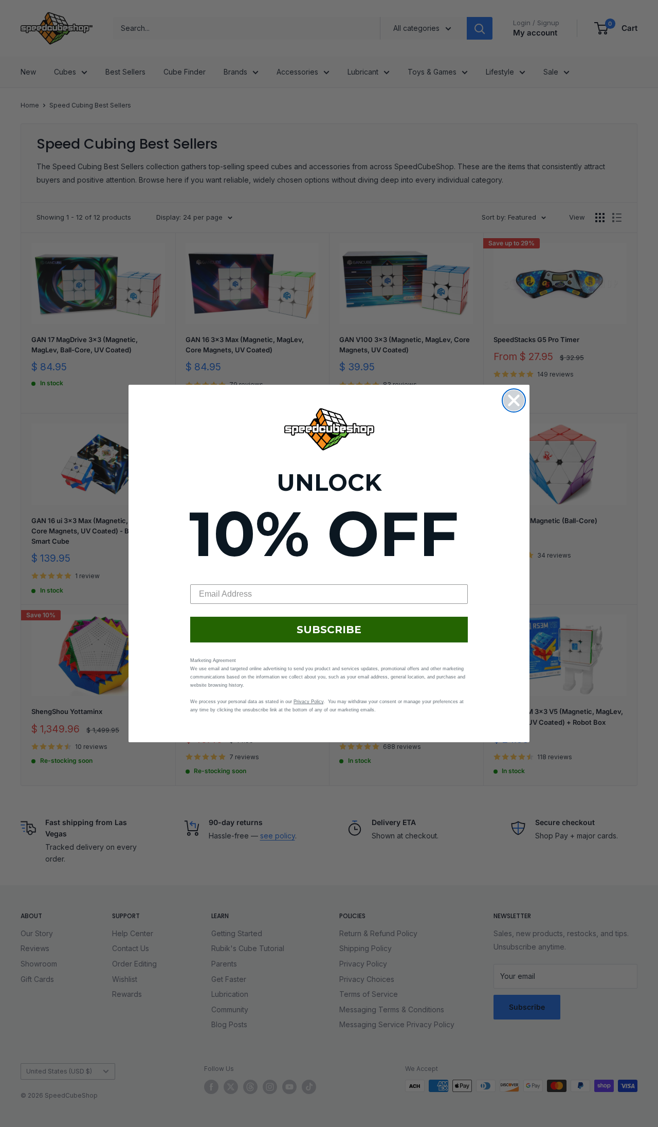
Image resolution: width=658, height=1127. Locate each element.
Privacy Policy (308, 701)
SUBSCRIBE (329, 629)
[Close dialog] (513, 400)
